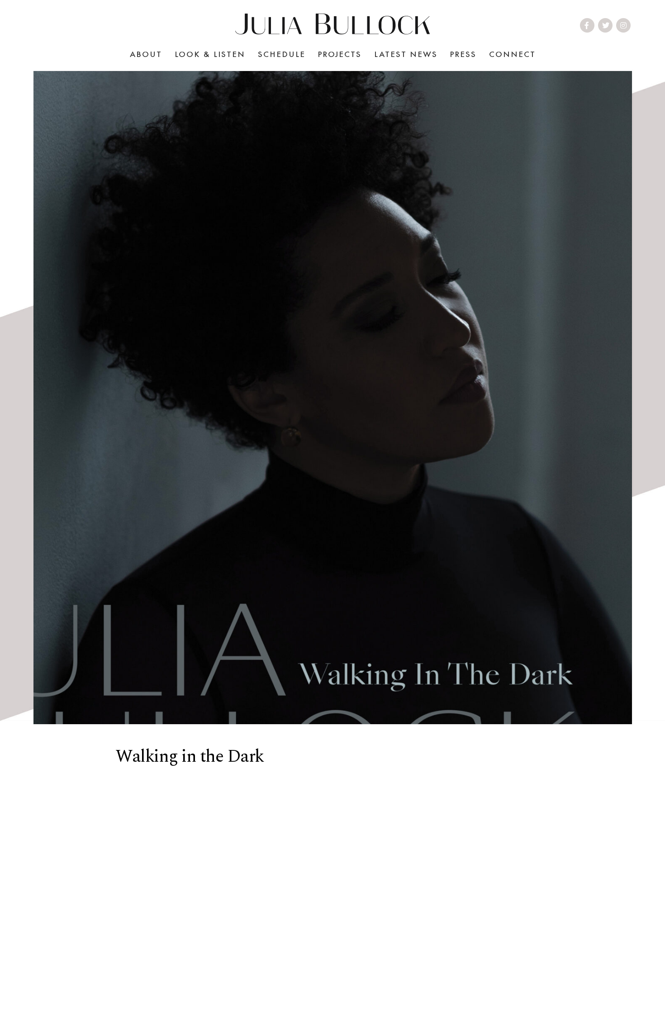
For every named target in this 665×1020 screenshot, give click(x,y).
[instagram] (623, 25)
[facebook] (587, 25)
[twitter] (606, 25)
